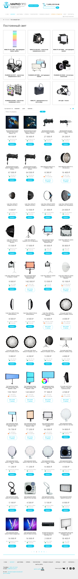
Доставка (20, 14)
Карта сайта (39, 564)
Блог (65, 14)
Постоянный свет (15, 19)
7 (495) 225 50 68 (52, 4)
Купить (12, 144)
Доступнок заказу (48, 180)
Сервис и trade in (56, 14)
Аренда (58, 562)
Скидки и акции (44, 14)
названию (17, 108)
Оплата (26, 14)
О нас (7, 14)
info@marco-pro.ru (12, 568)
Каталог (13, 14)
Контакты (71, 14)
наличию (30, 108)
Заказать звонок (33, 5)
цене (23, 108)
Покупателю (34, 14)
